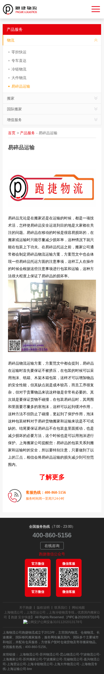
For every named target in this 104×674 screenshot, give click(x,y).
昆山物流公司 (69, 654)
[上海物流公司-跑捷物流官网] (22, 9)
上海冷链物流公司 (40, 664)
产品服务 (27, 133)
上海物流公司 (13, 612)
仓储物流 (87, 632)
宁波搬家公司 (52, 659)
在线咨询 (52, 546)
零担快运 (18, 52)
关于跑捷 (25, 607)
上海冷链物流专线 (61, 612)
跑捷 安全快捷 (21, 617)
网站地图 (78, 607)
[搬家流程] (14, 495)
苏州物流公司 (49, 654)
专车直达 (18, 60)
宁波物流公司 (89, 654)
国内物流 (71, 632)
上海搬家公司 (12, 659)
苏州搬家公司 (32, 659)
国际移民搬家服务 (28, 637)
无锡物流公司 (73, 659)
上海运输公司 (16, 669)
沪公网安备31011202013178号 (59, 622)
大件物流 (18, 78)
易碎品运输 (20, 86)
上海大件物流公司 (67, 664)
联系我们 (60, 607)
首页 (11, 133)
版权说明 (43, 607)
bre (29, 669)
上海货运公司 (36, 612)
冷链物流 (18, 69)
